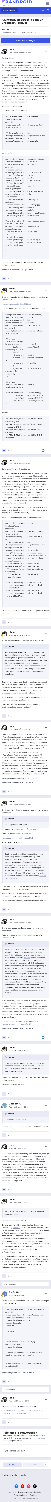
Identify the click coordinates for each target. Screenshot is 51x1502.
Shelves (16, 1228)
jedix (7, 30)
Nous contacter (20, 1495)
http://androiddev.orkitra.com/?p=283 (17, 1024)
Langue (11, 1492)
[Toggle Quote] (6, 646)
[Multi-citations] (4, 278)
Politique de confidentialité (29, 1492)
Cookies (33, 1495)
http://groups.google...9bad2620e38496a (19, 304)
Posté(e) (20, 53)
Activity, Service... (29, 32)
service (27, 958)
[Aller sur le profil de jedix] (4, 51)
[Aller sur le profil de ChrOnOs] (4, 1294)
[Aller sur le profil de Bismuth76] (4, 1105)
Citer (10, 278)
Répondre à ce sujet (25, 40)
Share (13, 1465)
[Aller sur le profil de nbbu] (4, 290)
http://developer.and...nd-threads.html (17, 838)
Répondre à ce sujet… (16, 1451)
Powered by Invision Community (25, 1498)
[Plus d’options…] (46, 51)
